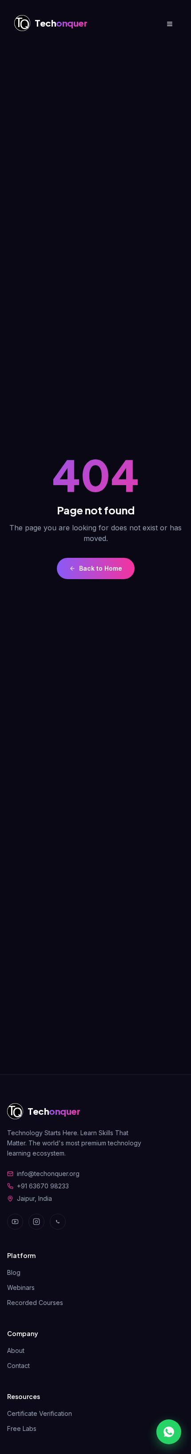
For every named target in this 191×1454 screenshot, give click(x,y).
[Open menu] (170, 23)
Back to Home (100, 568)
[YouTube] (15, 1222)
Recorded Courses (35, 1302)
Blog (13, 1272)
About (15, 1350)
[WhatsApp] (58, 1222)
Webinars (21, 1287)
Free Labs (21, 1428)
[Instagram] (36, 1222)
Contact (18, 1365)
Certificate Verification (39, 1413)
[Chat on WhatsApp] (168, 1431)
